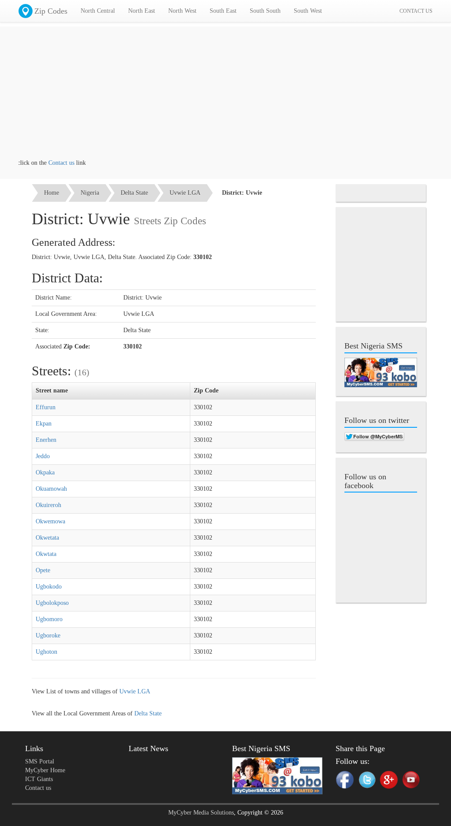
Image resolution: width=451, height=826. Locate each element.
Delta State (134, 192)
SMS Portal (39, 761)
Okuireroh (48, 505)
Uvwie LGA (185, 192)
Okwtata (46, 554)
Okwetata (47, 537)
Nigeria (90, 192)
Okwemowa (50, 521)
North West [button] (182, 10)
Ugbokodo (49, 586)
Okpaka (45, 472)
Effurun (45, 407)
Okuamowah (51, 488)
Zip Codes (50, 11)
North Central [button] (98, 10)
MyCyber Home (45, 770)
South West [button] (308, 10)
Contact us (53, 162)
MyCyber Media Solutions (201, 812)
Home (51, 192)
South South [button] (265, 10)
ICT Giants (39, 779)
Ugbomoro (49, 619)
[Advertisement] (225, 97)
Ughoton (46, 651)
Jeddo (43, 456)
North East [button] (141, 10)
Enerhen (46, 440)
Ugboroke (48, 635)
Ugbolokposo (52, 603)
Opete (43, 570)
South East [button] (223, 10)
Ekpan (44, 423)
